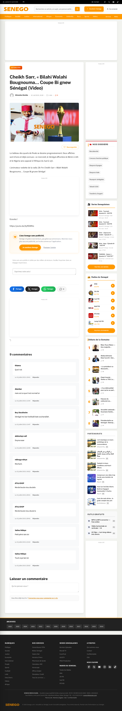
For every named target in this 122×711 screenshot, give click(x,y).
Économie (58, 16)
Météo (116, 17)
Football (7, 671)
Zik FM (62, 677)
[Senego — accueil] (16, 9)
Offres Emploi (36, 671)
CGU (88, 657)
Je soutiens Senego (30, 247)
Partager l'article (49, 247)
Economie (8, 657)
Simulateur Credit (38, 674)
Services (108, 17)
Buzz (79, 16)
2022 (40, 626)
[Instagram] (105, 667)
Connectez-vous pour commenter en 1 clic (43, 598)
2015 (94, 626)
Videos (7, 681)
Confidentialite (91, 654)
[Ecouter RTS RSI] (113, 315)
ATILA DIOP (19, 483)
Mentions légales (58, 698)
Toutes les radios (101, 330)
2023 (33, 626)
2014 (101, 626)
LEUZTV (62, 657)
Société (17, 16)
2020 (55, 626)
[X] (94, 667)
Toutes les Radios (65, 670)
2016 (86, 626)
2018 (71, 626)
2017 (78, 626)
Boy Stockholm (21, 412)
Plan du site (48, 698)
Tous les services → (38, 678)
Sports (86, 16)
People (7, 664)
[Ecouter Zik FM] (113, 293)
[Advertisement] (61, 42)
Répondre (36, 377)
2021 (48, 626)
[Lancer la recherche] (77, 9)
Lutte (6, 674)
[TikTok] (117, 2)
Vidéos (95, 16)
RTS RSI (62, 683)
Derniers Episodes (66, 647)
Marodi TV (63, 651)
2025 (17, 626)
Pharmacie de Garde (39, 661)
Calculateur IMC (37, 664)
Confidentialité (72, 698)
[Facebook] (104, 2)
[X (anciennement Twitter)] (109, 2)
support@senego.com (90, 695)
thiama (18, 365)
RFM (61, 673)
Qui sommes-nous (93, 647)
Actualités (15, 68)
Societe (7, 651)
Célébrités (70, 16)
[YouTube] (113, 2)
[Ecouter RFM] (113, 286)
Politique (8, 16)
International (38, 16)
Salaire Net (35, 654)
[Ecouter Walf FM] (113, 308)
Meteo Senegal (37, 651)
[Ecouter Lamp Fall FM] (113, 323)
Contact (89, 651)
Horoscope (35, 667)
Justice (26, 16)
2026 (10, 626)
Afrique (49, 16)
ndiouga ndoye (21, 459)
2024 (25, 626)
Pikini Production (65, 661)
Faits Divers (9, 678)
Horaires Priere (37, 657)
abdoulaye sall (21, 436)
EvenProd (63, 654)
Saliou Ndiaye (20, 530)
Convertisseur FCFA (38, 647)
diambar (18, 389)
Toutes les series (101, 267)
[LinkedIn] (110, 667)
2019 (63, 626)
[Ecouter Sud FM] (113, 300)
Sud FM (62, 680)
